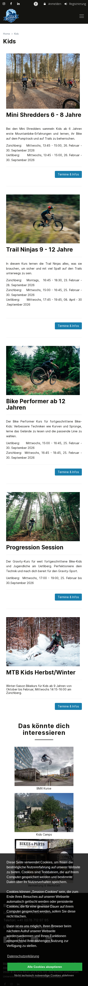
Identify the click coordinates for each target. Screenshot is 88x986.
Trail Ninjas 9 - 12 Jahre (39, 249)
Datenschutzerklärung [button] (23, 956)
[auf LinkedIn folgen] (19, 4)
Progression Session (34, 547)
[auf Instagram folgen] (4, 4)
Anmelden (54, 4)
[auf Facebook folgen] (11, 4)
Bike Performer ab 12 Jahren (35, 404)
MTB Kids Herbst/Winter (41, 672)
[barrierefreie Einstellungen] (36, 4)
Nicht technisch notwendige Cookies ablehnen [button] (44, 975)
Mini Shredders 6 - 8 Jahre (43, 114)
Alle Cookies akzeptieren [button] (44, 966)
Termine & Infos (68, 174)
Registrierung (77, 4)
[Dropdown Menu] (81, 16)
